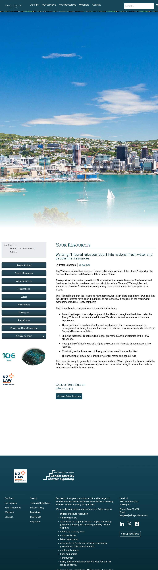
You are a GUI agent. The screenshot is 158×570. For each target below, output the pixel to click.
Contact (96, 4)
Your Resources (67, 4)
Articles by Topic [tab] (24, 336)
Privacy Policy (37, 507)
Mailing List (24, 312)
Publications (24, 289)
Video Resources (24, 281)
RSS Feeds (35, 517)
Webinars (84, 4)
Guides (24, 297)
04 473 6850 (133, 509)
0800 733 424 (64, 388)
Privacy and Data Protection (23, 328)
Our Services (49, 4)
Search (33, 498)
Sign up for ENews (130, 534)
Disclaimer (35, 512)
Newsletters (24, 304)
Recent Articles (24, 265)
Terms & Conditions (40, 503)
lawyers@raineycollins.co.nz (134, 515)
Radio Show (24, 320)
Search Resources (24, 273)
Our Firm (34, 4)
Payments (35, 521)
